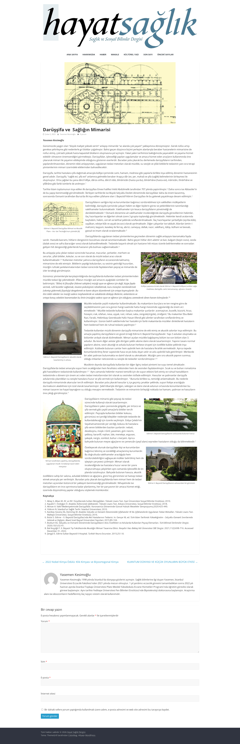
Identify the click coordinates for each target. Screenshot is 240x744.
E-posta (46, 677)
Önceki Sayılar (165, 54)
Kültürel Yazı (131, 54)
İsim (44, 661)
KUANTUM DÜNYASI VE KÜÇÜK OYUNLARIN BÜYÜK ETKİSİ (162, 561)
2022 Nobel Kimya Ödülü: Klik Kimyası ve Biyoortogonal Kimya (80, 561)
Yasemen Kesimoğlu (68, 134)
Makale (115, 54)
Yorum (45, 621)
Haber (103, 54)
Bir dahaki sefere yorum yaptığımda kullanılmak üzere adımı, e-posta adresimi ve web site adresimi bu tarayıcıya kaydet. (106, 709)
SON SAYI (148, 54)
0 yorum (83, 134)
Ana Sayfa (72, 54)
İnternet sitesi (48, 693)
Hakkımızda (88, 54)
